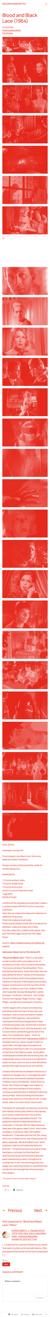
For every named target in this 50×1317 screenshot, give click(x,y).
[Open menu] (46, 3)
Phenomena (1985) (35, 1038)
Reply (6, 1264)
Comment (39, 1298)
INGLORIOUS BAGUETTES (14, 3)
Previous (15, 1210)
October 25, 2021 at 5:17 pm (24, 1239)
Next (38, 1210)
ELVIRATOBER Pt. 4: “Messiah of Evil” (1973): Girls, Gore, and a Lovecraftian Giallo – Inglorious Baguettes (29, 1233)
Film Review (7, 33)
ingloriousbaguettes (11, 30)
